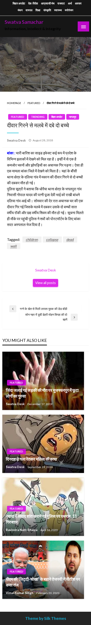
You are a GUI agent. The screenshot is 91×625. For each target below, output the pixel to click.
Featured (34, 102)
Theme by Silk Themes (45, 618)
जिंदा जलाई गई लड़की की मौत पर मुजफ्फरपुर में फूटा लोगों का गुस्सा (42, 393)
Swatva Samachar (24, 22)
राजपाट (61, 3)
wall (13, 246)
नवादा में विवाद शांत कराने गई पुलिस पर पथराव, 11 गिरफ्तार (41, 519)
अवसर (78, 3)
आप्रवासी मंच (47, 3)
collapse (52, 239)
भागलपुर (72, 116)
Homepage (14, 102)
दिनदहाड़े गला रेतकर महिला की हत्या (31, 459)
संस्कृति (47, 10)
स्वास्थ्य (58, 10)
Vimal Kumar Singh (20, 593)
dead (70, 239)
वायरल (29, 10)
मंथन (20, 10)
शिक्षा (37, 10)
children (32, 239)
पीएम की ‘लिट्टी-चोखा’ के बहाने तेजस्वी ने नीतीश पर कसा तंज (43, 581)
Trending (38, 116)
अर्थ (70, 3)
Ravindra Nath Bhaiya (22, 530)
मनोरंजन (69, 10)
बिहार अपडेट (19, 3)
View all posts (45, 283)
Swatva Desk (16, 140)
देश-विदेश (33, 3)
